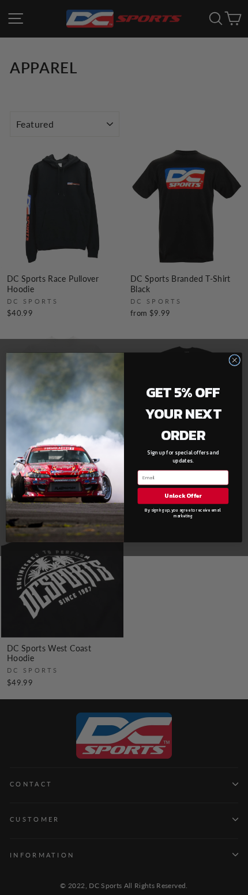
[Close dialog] (235, 360)
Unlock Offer (182, 495)
